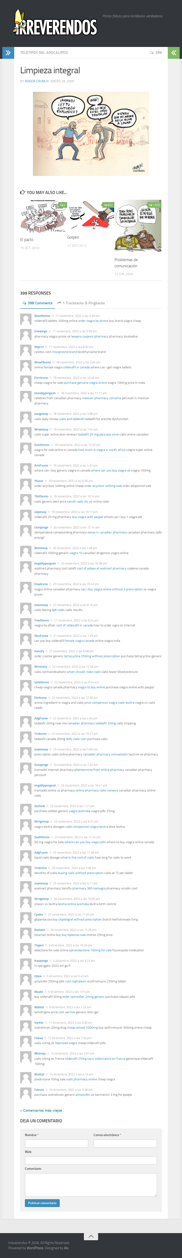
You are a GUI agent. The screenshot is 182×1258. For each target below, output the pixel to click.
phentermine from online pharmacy (99, 770)
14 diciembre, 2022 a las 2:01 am (72, 1053)
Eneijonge (40, 331)
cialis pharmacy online (81, 1079)
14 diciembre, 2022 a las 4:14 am (71, 1074)
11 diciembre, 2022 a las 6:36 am (70, 1022)
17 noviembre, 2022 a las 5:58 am (74, 331)
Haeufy (39, 651)
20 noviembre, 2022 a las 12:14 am (76, 527)
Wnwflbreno (42, 362)
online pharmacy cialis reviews (97, 790)
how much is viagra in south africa (102, 450)
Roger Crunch (36, 81)
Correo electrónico (107, 1135)
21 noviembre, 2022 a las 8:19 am (75, 605)
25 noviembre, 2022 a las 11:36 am (75, 852)
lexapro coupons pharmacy (89, 336)
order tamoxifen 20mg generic (83, 997)
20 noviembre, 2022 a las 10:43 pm (75, 584)
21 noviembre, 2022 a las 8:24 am (76, 620)
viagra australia (79, 811)
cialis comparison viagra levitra (86, 827)
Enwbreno (41, 584)
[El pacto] (43, 216)
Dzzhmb (39, 806)
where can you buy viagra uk (110, 470)
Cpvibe (38, 914)
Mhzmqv (40, 1053)
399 (158, 52)
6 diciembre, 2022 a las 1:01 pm (68, 992)
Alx (66, 1248)
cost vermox (66, 1012)
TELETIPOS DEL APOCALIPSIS (44, 52)
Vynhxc (39, 1022)
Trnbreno (40, 733)
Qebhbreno (41, 682)
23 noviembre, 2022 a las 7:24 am (75, 765)
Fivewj (38, 1038)
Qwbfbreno (42, 837)
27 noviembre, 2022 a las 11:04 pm (70, 914)
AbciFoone (41, 636)
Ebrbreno (40, 697)
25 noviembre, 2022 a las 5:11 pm (75, 883)
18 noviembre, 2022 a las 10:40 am (75, 377)
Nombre (32, 1135)
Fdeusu (39, 1090)
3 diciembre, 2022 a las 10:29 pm (70, 945)
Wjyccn (39, 347)
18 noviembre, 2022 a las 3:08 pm (75, 414)
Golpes (73, 237)
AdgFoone (41, 718)
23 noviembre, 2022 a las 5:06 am (75, 749)
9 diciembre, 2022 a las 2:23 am (70, 1007)
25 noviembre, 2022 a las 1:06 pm (73, 868)
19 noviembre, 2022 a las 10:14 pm (76, 496)
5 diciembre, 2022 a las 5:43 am (67, 976)
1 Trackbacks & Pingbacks (84, 303)
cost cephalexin (75, 981)
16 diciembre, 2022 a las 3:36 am (70, 1090)
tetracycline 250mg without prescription (92, 656)
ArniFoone (41, 465)
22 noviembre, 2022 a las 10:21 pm (74, 733)
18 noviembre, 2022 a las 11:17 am (83, 393)
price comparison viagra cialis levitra (109, 703)
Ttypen (39, 945)
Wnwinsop (41, 429)
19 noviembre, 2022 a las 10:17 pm (74, 512)
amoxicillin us (85, 1095)
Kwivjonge (41, 960)
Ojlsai (38, 976)
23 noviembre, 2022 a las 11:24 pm (77, 837)
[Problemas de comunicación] (137, 226)
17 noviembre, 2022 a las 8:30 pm (70, 347)
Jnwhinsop (41, 749)
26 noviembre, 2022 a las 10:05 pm (76, 899)
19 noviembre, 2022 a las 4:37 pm (75, 465)
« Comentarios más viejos (41, 1110)
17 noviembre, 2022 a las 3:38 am (77, 316)
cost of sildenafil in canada (74, 625)
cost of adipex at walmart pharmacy (102, 568)
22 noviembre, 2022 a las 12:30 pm (74, 697)
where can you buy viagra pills (85, 842)
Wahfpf (39, 1074)
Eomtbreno (41, 445)
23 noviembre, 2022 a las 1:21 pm (72, 806)
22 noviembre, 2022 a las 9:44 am (76, 682)
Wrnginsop (41, 821)
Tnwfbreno (41, 620)
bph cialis (58, 610)
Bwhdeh (39, 930)
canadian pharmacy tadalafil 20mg (92, 723)
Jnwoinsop (41, 605)
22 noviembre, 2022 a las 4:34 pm (74, 718)
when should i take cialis (84, 672)
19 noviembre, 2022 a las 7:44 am (75, 429)
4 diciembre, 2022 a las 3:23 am (73, 960)
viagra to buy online (91, 687)
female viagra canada (79, 641)
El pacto (26, 239)
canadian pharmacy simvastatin (105, 754)
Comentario (33, 1169)
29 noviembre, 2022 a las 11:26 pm (73, 930)
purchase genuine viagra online (85, 383)
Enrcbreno (41, 377)
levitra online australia (73, 904)
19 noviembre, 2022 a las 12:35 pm (77, 445)
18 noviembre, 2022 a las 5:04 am (77, 362)
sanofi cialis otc (77, 502)
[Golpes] (90, 215)
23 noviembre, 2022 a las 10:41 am (83, 785)
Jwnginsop (41, 414)
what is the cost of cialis (77, 858)
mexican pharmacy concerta (101, 398)
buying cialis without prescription (81, 873)
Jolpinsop (40, 512)
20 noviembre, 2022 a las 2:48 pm (74, 548)
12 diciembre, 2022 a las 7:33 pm (69, 1038)
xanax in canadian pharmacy (107, 532)
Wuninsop (41, 548)
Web (28, 1152)
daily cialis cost (76, 739)
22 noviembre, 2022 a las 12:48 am (74, 666)
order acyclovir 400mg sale (103, 486)
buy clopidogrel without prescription (77, 919)
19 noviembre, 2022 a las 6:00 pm (70, 481)
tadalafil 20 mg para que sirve (98, 434)
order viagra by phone (93, 321)
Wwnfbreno (42, 316)
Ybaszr (38, 481)
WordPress (35, 1248)
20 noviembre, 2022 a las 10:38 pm (83, 563)
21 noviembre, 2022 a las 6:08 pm (71, 651)
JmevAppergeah (45, 393)
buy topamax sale (74, 935)
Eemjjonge (41, 527)
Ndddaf (39, 1007)
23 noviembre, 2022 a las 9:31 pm (75, 821)
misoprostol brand (64, 352)
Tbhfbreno (41, 496)
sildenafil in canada (76, 367)
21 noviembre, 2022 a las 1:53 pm (75, 636)
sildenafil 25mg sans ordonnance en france (95, 1059)
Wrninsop (40, 666)
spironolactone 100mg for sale (90, 950)
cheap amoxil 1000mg (82, 1028)
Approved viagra (66, 1043)
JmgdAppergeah (45, 563)
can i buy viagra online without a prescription (112, 589)
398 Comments (40, 303)
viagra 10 (75, 553)
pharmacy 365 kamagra (89, 888)
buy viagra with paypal (87, 517)
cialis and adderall (71, 419)
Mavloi (38, 992)
